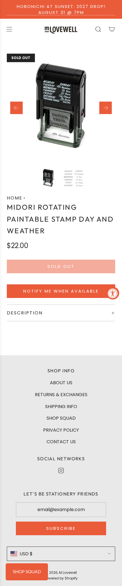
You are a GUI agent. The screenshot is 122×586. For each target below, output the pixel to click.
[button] (16, 108)
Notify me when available (61, 291)
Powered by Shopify (61, 578)
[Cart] (112, 29)
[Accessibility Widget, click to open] (112, 293)
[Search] (98, 29)
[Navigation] (9, 29)
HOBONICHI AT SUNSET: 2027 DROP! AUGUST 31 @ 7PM (61, 9)
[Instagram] (61, 470)
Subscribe (61, 528)
